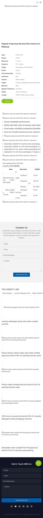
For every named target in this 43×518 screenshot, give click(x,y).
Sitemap (26, 514)
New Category (7, 293)
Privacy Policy (35, 514)
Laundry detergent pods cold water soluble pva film (20, 322)
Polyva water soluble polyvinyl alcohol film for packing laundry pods (21, 385)
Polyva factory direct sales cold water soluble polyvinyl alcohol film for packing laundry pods (21, 354)
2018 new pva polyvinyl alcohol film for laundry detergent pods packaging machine (21, 417)
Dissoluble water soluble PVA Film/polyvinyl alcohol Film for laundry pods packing (20, 449)
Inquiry (7, 101)
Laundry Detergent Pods (22, 293)
